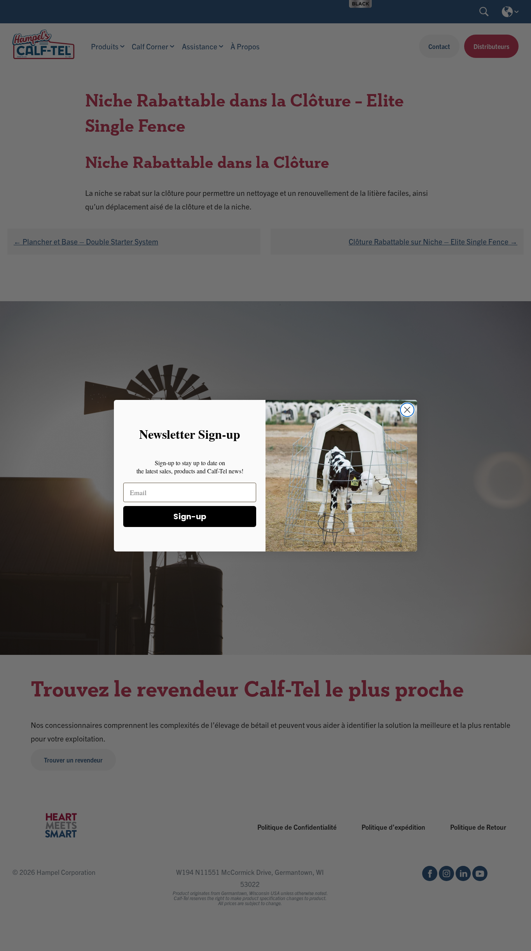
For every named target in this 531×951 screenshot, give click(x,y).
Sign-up (189, 516)
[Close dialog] (407, 410)
